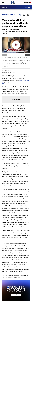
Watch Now (27, 2)
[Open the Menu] (2, 2)
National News (8, 14)
